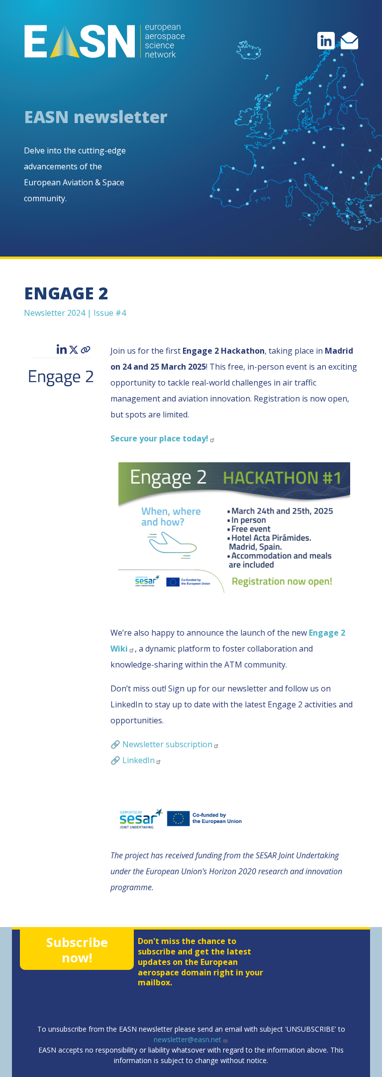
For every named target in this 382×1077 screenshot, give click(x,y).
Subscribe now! (77, 949)
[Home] (104, 41)
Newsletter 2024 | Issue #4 (75, 312)
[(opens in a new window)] (326, 39)
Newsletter (167, 744)
